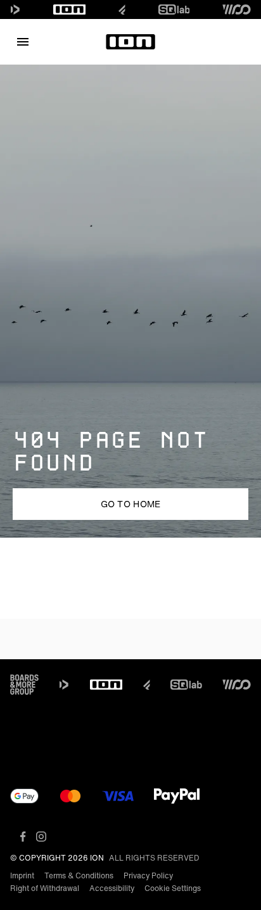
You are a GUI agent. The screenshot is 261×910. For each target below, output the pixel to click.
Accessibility (111, 888)
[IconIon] (69, 9)
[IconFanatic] (121, 9)
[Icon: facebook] (23, 836)
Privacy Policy (148, 875)
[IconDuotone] (15, 9)
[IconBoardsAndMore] (24, 684)
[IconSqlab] (174, 9)
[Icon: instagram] (41, 836)
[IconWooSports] (236, 9)
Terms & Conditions (78, 875)
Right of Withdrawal (44, 888)
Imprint (22, 875)
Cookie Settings (172, 888)
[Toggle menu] (22, 41)
